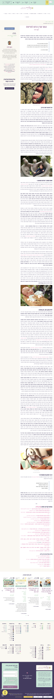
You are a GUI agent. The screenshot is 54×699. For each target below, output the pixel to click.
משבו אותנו (20, 696)
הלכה (18, 13)
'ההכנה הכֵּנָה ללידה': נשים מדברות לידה (40, 532)
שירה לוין (39, 561)
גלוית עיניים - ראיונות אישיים (48, 578)
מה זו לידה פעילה (45, 530)
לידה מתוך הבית (45, 542)
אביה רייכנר (46, 545)
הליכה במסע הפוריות (44, 519)
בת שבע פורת (32, 550)
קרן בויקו (29, 532)
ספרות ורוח (26, 13)
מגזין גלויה (38, 507)
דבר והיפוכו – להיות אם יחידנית (42, 550)
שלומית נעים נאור (35, 477)
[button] (1, 689)
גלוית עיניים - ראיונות (48, 597)
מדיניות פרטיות (11, 680)
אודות (45, 13)
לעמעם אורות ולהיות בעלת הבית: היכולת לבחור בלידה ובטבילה (35, 544)
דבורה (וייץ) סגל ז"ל (27, 678)
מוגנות (25, 599)
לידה (12, 36)
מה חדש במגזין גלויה (35, 578)
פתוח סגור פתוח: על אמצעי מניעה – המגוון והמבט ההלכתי (37, 524)
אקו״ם (13, 70)
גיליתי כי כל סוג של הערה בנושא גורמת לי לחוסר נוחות (32, 255)
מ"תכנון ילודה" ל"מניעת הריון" (43, 522)
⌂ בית (49, 13)
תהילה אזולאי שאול (34, 562)
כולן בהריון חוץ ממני (45, 520)
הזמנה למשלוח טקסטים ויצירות (24, 593)
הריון (8, 35)
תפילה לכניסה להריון (45, 556)
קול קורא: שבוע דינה (21, 588)
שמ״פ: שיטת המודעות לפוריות (42, 515)
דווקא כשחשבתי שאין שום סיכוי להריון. (40, 357)
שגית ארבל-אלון (41, 557)
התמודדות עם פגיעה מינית (24, 597)
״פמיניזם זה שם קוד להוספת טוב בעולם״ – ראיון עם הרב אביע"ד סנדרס (46, 591)
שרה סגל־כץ (19, 694)
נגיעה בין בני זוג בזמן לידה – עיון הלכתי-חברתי (39, 529)
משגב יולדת (46, 564)
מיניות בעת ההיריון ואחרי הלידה (42, 510)
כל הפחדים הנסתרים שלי (31, 407)
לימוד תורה (48, 599)
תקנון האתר (8, 64)
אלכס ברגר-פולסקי (41, 540)
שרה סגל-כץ (40, 564)
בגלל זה (47, 557)
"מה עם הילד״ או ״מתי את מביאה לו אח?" (37, 64)
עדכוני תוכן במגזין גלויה (36, 595)
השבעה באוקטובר (33, 13)
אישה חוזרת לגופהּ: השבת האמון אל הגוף (40, 508)
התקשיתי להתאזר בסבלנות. (37, 347)
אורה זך (37, 556)
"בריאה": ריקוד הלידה (44, 534)
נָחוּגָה (6, 13)
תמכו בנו (16, 696)
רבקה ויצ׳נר (36, 30)
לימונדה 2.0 (15, 694)
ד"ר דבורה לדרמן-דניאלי (26, 508)
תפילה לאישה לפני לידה (44, 562)
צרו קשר (27, 16)
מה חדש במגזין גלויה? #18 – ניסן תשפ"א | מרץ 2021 (9, 590)
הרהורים (11, 35)
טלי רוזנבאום (32, 510)
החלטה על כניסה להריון (30, 236)
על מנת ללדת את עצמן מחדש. (46, 211)
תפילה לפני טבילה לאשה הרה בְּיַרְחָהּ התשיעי (39, 559)
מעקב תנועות (46, 566)
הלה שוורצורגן (38, 530)
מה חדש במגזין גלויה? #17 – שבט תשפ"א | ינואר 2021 (33, 590)
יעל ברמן (37, 534)
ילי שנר (40, 566)
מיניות (14, 13)
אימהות (15, 35)
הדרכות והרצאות (18, 645)
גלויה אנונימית (37, 520)
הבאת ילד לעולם (48, 69)
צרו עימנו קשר (10, 693)
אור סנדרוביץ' (42, 549)
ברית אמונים (40, 13)
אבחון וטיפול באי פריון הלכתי (43, 517)
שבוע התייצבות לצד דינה (24, 601)
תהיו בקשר (12, 645)
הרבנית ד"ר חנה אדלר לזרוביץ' (29, 517)
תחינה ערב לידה (45, 561)
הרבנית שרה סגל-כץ (31, 515)
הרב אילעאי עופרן (25, 529)
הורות (10, 13)
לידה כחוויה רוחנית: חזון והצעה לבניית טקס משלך (38, 535)
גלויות (49, 645)
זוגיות (21, 13)
